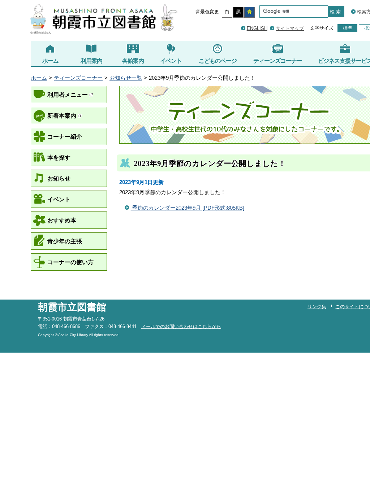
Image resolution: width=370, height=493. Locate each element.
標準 (347, 28)
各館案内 (133, 60)
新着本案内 (62, 115)
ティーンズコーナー (277, 60)
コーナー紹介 (64, 136)
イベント (171, 60)
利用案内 (91, 60)
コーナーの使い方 (70, 262)
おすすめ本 (61, 220)
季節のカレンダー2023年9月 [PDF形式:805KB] (187, 208)
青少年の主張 (64, 241)
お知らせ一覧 (125, 78)
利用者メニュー (68, 94)
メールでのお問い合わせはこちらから (181, 326)
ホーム (50, 60)
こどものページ (218, 60)
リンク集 (316, 306)
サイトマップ (290, 28)
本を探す (58, 157)
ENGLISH (257, 28)
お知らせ (58, 178)
